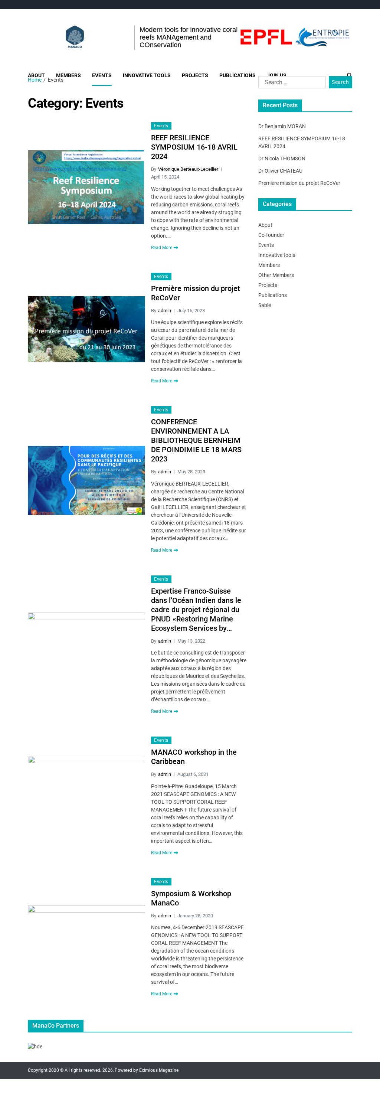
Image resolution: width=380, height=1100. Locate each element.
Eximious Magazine (158, 1070)
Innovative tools (147, 75)
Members (68, 75)
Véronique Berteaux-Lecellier (188, 169)
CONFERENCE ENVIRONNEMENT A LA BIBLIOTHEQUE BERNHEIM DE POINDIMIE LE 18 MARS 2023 (196, 440)
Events (102, 75)
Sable (264, 305)
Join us (276, 75)
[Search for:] (290, 84)
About (36, 75)
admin (164, 310)
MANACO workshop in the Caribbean (194, 757)
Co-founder (271, 235)
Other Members (276, 275)
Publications (237, 75)
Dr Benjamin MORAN (282, 126)
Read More (161, 247)
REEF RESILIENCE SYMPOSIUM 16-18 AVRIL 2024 (194, 147)
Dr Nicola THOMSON (281, 158)
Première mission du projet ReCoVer (195, 293)
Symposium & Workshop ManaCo (191, 898)
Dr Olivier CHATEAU (280, 171)
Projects (195, 75)
